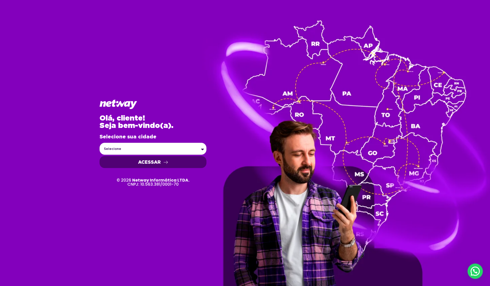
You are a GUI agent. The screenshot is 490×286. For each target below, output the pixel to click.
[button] (475, 271)
